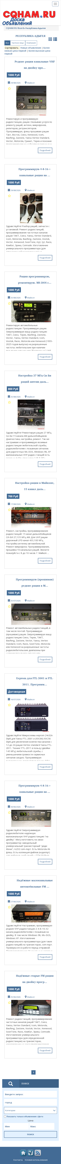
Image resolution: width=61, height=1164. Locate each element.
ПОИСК (30, 1134)
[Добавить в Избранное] (9, 88)
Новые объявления (30, 47)
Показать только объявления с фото (25, 1116)
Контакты (18, 1160)
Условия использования (36, 1160)
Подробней (45, 150)
